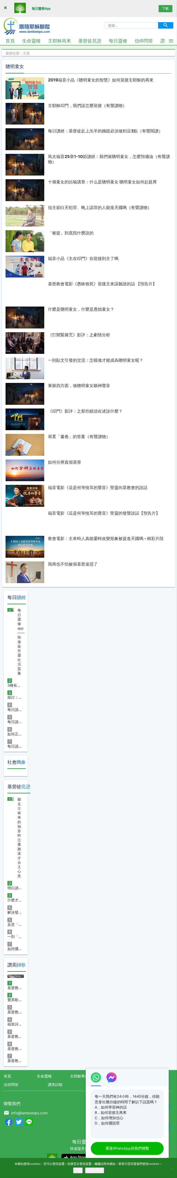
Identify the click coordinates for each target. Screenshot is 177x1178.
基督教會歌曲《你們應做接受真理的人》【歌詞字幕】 (14, 1012)
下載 (165, 8)
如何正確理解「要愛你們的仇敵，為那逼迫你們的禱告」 (14, 734)
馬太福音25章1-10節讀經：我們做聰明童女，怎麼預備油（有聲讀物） (109, 159)
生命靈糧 (31, 41)
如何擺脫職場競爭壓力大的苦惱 (14, 948)
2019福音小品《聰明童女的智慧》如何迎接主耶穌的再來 (100, 80)
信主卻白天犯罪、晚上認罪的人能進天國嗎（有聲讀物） (100, 207)
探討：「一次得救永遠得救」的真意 (14, 697)
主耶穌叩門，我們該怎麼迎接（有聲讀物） (87, 105)
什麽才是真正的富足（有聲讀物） (14, 900)
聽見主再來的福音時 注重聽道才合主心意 (19, 837)
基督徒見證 (89, 41)
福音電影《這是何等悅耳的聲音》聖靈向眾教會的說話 (98, 487)
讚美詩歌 (55, 1084)
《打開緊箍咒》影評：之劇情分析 (79, 334)
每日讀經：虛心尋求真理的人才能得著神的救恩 (14, 709)
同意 (78, 1170)
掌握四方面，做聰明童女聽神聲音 (79, 385)
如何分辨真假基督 (64, 462)
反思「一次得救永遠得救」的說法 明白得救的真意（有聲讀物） (14, 924)
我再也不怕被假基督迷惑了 (73, 564)
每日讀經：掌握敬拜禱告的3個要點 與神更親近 (14, 721)
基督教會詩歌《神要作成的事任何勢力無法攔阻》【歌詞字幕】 (14, 1036)
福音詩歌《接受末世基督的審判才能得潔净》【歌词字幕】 (14, 1024)
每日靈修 (118, 41)
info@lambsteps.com (29, 1113)
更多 (19, 597)
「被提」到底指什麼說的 (71, 232)
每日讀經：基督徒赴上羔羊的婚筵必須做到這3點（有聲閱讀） (105, 130)
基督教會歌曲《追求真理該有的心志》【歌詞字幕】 (14, 1060)
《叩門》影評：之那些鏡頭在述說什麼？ (85, 411)
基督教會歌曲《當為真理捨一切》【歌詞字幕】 (14, 987)
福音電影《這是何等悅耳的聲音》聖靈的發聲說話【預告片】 (104, 513)
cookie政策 (94, 1170)
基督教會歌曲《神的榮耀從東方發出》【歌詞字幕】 (14, 1048)
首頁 (10, 41)
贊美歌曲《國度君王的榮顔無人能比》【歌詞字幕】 (14, 999)
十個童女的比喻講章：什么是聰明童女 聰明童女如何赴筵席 (102, 181)
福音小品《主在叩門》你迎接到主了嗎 (83, 258)
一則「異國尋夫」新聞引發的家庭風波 (14, 936)
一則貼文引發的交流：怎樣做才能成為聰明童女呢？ (95, 360)
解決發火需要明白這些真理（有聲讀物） (14, 912)
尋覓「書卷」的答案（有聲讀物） (79, 436)
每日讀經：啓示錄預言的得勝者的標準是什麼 (14, 746)
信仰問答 (144, 41)
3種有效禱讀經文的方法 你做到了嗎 (14, 685)
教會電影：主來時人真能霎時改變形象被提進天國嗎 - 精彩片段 (106, 538)
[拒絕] (171, 1168)
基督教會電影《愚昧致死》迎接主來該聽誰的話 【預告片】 (102, 283)
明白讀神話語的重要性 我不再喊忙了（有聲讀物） (14, 888)
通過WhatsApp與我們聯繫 (127, 1148)
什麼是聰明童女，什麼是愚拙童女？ (81, 309)
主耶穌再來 (59, 41)
